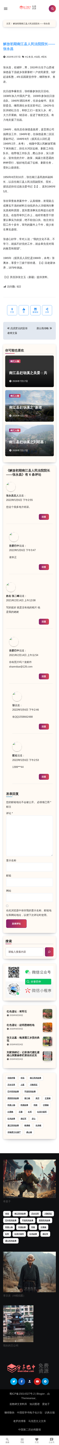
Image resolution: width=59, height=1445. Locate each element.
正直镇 (48, 1098)
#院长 (44, 57)
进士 (34, 1119)
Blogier (41, 1393)
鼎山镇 (29, 1132)
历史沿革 (11, 1085)
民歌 (35, 1105)
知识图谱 (35, 1404)
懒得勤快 (9, 1412)
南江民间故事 (35, 1078)
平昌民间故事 (30, 1091)
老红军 (23, 1119)
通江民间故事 (13, 1125)
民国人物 (11, 1105)
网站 (8, 890)
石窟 (20, 1112)
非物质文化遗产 (14, 1132)
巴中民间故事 (13, 1091)
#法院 (37, 57)
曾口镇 (27, 1098)
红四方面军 (42, 1112)
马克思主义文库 (37, 1421)
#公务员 (29, 57)
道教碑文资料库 (18, 1404)
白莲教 (10, 1112)
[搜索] (49, 951)
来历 (37, 1098)
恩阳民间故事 (13, 1098)
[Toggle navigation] (5, 9)
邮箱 (8, 875)
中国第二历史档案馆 (29, 1429)
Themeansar (28, 1398)
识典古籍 (50, 1412)
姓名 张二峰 (12, 596)
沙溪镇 (46, 1105)
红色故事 (11, 1119)
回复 (44, 517)
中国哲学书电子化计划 (29, 1412)
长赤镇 (38, 1125)
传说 (22, 1078)
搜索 (9, 941)
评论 (9, 813)
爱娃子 (46, 1404)
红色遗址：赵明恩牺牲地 (20, 1025)
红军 (30, 1112)
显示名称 (11, 860)
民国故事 (24, 1105)
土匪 (22, 1085)
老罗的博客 (19, 1421)
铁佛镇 (27, 1125)
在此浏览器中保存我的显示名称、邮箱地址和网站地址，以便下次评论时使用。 (28, 912)
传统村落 (11, 1078)
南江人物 (14, 361)
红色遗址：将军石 (17, 1011)
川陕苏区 (33, 1085)
